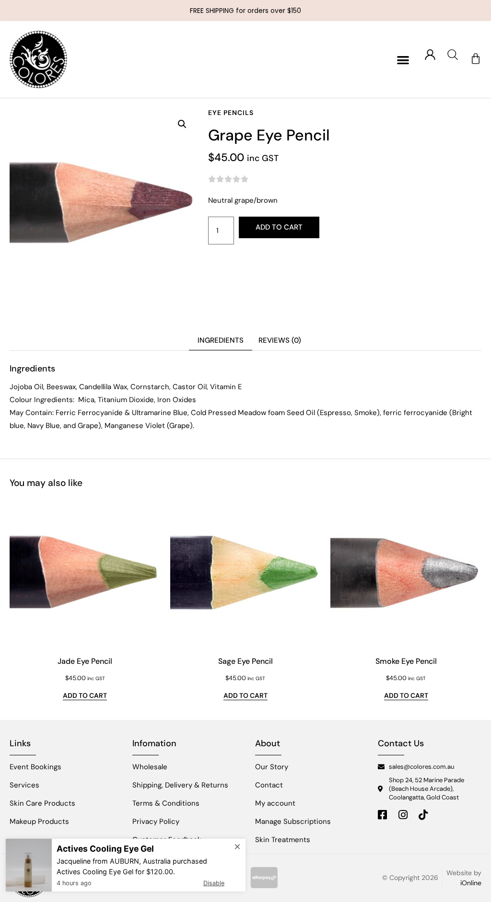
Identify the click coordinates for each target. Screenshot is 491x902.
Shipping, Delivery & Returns (180, 785)
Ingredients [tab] (221, 340)
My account (275, 803)
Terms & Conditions (165, 803)
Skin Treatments (282, 839)
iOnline (470, 883)
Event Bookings (35, 767)
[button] (403, 59)
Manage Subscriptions (293, 821)
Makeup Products (39, 821)
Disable (213, 883)
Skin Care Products (42, 803)
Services (24, 785)
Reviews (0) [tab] (279, 340)
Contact (269, 785)
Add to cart (279, 227)
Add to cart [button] (85, 696)
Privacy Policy (155, 821)
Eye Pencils (231, 112)
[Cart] (475, 59)
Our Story (271, 767)
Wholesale (149, 767)
